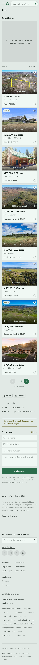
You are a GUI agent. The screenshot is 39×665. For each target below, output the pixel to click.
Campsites (27, 608)
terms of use (26, 477)
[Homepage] (7, 4)
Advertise (5, 562)
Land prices (6, 577)
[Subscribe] (34, 540)
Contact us (6, 585)
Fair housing (26, 653)
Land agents (7, 496)
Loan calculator (21, 571)
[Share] (7, 396)
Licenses (22, 656)
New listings (13, 656)
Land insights (7, 571)
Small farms (27, 628)
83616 (23, 496)
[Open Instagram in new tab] (10, 553)
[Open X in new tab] (17, 553)
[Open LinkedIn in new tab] (23, 553)
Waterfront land (23, 635)
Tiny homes (6, 631)
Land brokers (20, 562)
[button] (3, 4)
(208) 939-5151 (18, 407)
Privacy (4, 659)
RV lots (18, 628)
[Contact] (19, 396)
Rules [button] (34, 432)
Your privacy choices (13, 653)
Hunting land (22, 620)
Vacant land (17, 631)
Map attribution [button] (23, 648)
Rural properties (8, 628)
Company (5, 581)
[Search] (35, 3)
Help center (6, 566)
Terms (29, 656)
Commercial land (19, 612)
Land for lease (18, 599)
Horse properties (19, 616)
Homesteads (6, 616)
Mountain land (20, 624)
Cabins (18, 608)
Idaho (16, 496)
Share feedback (8, 547)
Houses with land (8, 620)
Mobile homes (7, 624)
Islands (31, 620)
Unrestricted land (8, 635)
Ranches (30, 624)
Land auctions (7, 603)
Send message (19, 471)
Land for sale (7, 599)
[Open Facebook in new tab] (4, 553)
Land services (20, 566)
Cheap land (6, 612)
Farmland (31, 612)
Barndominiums (8, 608)
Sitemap (5, 656)
